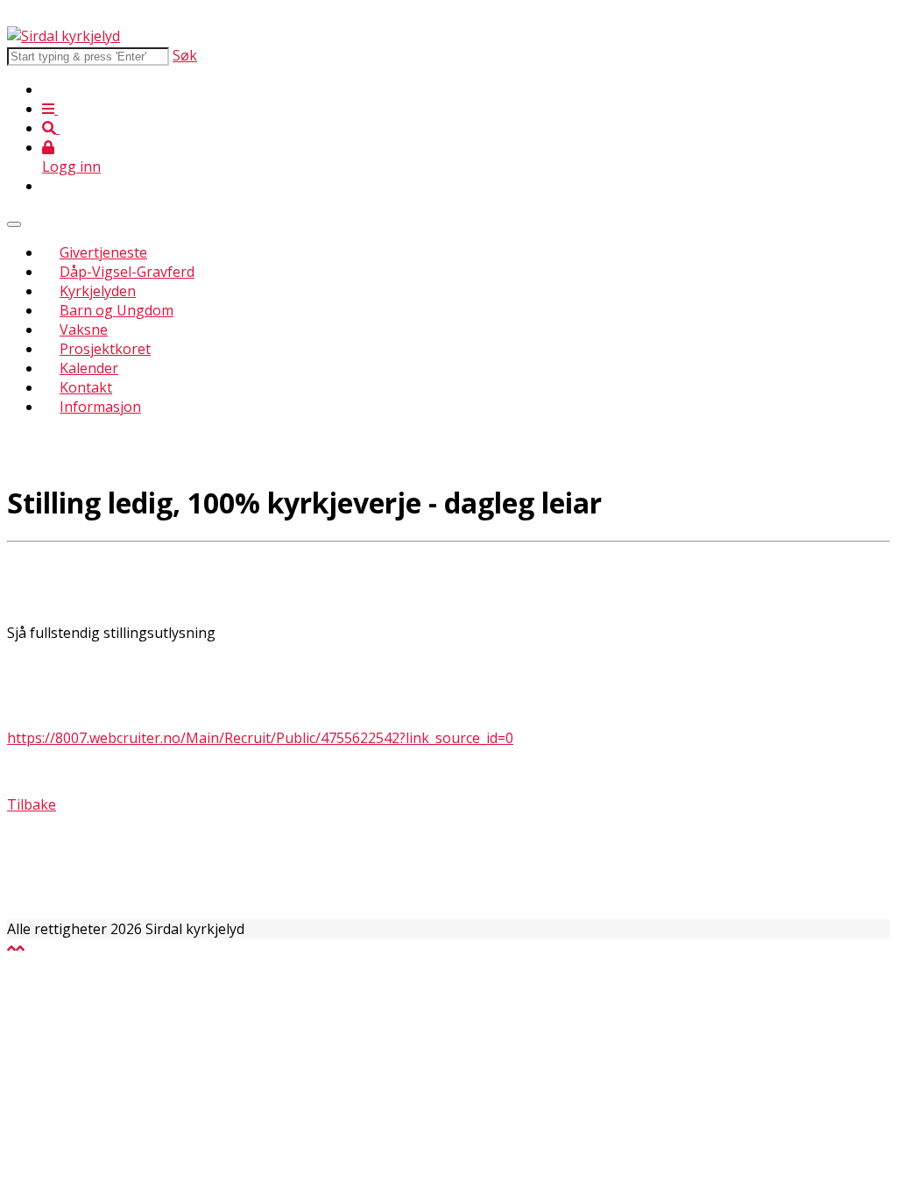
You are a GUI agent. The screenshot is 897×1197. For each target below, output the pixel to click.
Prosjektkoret (105, 348)
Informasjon (100, 406)
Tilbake (31, 804)
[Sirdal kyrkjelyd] (63, 36)
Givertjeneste (103, 252)
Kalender (89, 368)
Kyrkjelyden (98, 291)
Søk (185, 55)
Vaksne (84, 329)
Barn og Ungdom (116, 310)
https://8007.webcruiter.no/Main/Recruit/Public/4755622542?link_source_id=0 (260, 737)
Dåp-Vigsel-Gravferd (127, 271)
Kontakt (86, 387)
